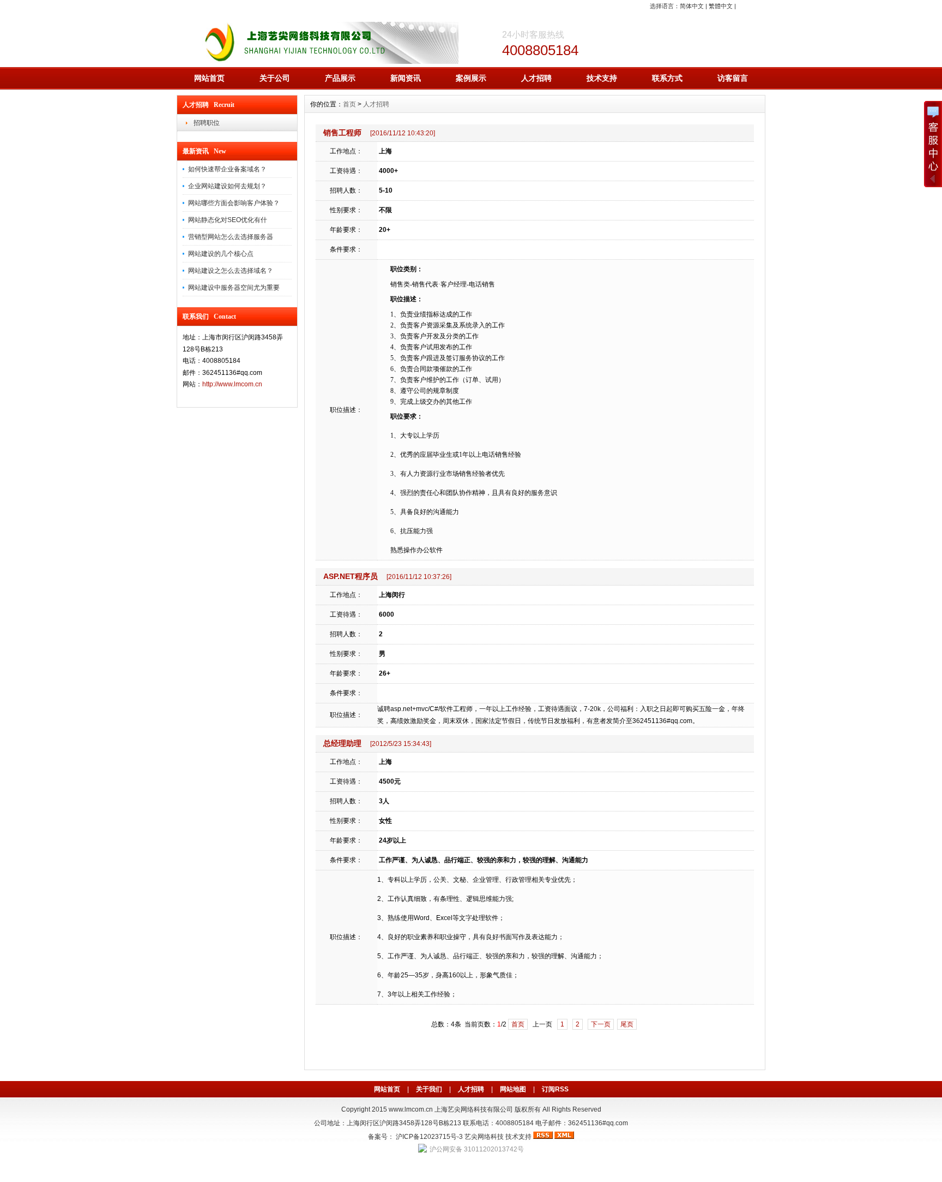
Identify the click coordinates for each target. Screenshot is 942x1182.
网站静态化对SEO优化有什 (227, 220)
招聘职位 (207, 123)
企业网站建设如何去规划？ (227, 186)
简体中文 (692, 6)
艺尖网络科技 (484, 1137)
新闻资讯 (405, 78)
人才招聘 (536, 78)
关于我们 (429, 1089)
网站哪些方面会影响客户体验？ (234, 203)
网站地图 (513, 1089)
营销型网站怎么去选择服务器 (230, 237)
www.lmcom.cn (411, 1109)
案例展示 (471, 78)
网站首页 (209, 78)
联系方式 (667, 78)
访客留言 (732, 78)
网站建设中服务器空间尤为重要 (234, 287)
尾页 (626, 1024)
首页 (349, 104)
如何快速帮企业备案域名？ (227, 169)
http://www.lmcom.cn (232, 384)
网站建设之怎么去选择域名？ (230, 270)
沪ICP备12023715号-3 (429, 1137)
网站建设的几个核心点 (220, 254)
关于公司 (274, 78)
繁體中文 (721, 6)
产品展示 (340, 78)
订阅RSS (555, 1089)
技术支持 (602, 78)
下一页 (601, 1024)
